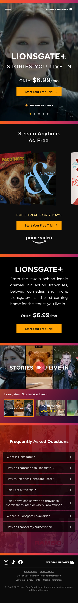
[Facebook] (20, 562)
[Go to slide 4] (43, 114)
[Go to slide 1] (30, 114)
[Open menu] (9, 9)
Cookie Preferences (52, 580)
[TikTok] (13, 562)
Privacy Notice (47, 571)
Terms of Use (30, 571)
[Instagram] (6, 562)
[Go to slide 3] (39, 114)
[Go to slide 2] (34, 114)
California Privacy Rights (28, 580)
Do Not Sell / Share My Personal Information (39, 575)
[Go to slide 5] (47, 114)
